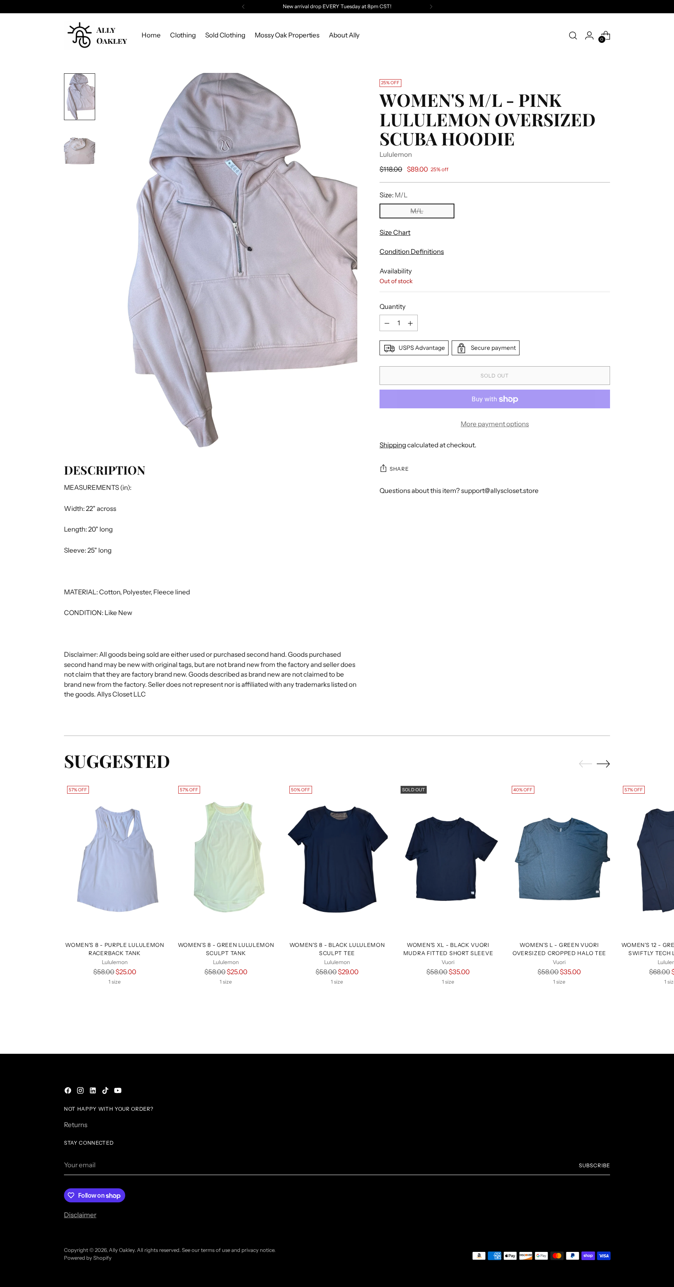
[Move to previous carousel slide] (585, 764)
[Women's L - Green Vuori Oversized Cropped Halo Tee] (559, 859)
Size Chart (395, 232)
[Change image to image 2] (79, 148)
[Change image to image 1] (79, 96)
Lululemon (396, 154)
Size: (394, 195)
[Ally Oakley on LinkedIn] (93, 1092)
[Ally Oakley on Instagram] (81, 1092)
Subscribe (594, 1165)
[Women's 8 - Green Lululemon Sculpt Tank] (226, 859)
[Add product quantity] (410, 323)
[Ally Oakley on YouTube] (118, 1092)
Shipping (393, 445)
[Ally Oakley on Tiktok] (106, 1092)
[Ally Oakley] (97, 35)
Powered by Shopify (88, 1258)
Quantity (393, 306)
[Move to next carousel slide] (603, 763)
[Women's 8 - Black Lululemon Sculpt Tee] (337, 859)
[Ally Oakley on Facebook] (68, 1092)
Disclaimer (80, 1215)
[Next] (431, 6)
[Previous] (243, 6)
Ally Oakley (122, 1250)
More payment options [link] (495, 424)
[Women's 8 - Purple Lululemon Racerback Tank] (114, 859)
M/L (416, 211)
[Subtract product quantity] (387, 323)
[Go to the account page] (589, 35)
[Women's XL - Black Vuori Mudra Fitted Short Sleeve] (448, 859)
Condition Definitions (412, 252)
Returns (75, 1125)
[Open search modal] (573, 35)
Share (399, 469)
